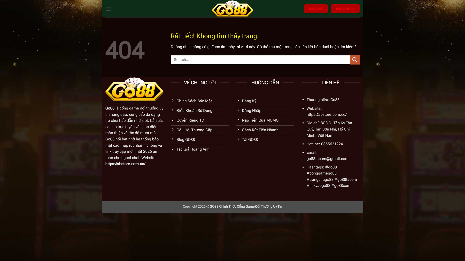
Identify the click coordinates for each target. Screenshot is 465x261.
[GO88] (232, 8)
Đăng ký (316, 8)
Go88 (110, 108)
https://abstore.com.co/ (125, 163)
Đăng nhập (345, 8)
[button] (108, 8)
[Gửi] (355, 59)
